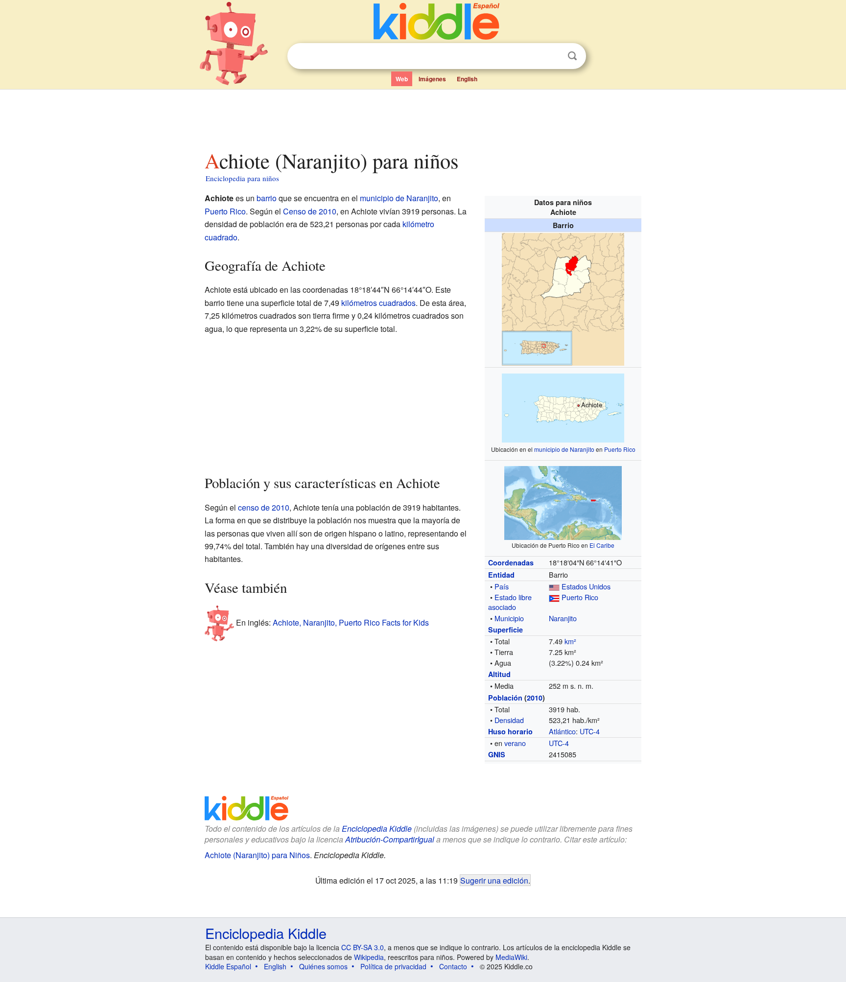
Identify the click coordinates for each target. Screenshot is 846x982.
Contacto (453, 966)
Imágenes (432, 78)
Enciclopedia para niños (242, 178)
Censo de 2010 (309, 211)
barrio (267, 198)
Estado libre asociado (510, 602)
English (467, 78)
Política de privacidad (393, 966)
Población (505, 697)
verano (515, 743)
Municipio (509, 618)
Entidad (501, 575)
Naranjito (563, 618)
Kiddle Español (228, 966)
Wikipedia (369, 957)
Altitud (499, 674)
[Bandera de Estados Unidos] (554, 586)
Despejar (552, 56)
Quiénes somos (323, 966)
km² (570, 641)
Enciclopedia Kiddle (266, 933)
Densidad (509, 720)
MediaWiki (511, 957)
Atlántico (562, 731)
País (501, 586)
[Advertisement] (422, 117)
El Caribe (601, 545)
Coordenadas (511, 562)
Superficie (505, 629)
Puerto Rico (619, 449)
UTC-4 (590, 731)
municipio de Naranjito (564, 449)
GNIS (496, 754)
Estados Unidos (586, 586)
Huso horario (510, 731)
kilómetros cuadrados (378, 302)
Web (402, 78)
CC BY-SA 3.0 (362, 947)
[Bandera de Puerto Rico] (554, 597)
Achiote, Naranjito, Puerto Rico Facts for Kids (351, 622)
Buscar (572, 56)
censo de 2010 (263, 507)
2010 (534, 697)
